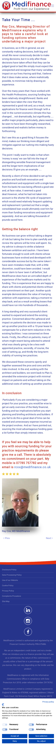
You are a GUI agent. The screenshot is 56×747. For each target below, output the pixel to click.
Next (48, 538)
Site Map (6, 601)
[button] (52, 5)
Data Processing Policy (12, 575)
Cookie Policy (7, 585)
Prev (7, 538)
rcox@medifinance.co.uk (32, 467)
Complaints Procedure (11, 596)
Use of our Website (10, 580)
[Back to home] (26, 5)
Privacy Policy (8, 590)
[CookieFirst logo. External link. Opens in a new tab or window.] (3, 704)
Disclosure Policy (9, 569)
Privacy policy (48, 702)
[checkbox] (4, 724)
